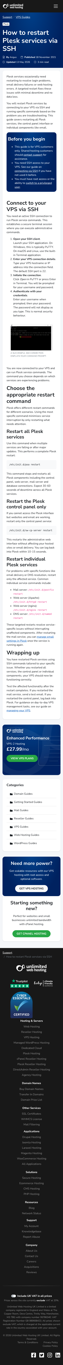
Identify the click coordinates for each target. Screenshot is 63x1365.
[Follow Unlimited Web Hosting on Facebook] (34, 1355)
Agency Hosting (31, 1075)
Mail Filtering (32, 1124)
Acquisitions (31, 1267)
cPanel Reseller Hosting (31, 1059)
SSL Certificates (31, 1114)
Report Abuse (31, 1237)
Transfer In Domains (31, 1094)
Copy (51, 464)
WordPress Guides (25, 843)
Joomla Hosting (31, 1142)
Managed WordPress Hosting (31, 1043)
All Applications (31, 1164)
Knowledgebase (31, 1231)
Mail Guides (21, 810)
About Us (31, 1251)
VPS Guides (23, 17)
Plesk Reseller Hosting (31, 1064)
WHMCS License (31, 1119)
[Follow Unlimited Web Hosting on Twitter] (42, 1355)
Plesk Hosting (31, 1053)
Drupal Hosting (31, 1137)
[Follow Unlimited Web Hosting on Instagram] (50, 1355)
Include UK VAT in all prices (34, 1296)
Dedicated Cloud (32, 1048)
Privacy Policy (51, 1342)
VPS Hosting (31, 1037)
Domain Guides (23, 794)
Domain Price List (31, 1100)
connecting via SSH (26, 171)
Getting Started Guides (28, 802)
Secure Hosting (31, 1178)
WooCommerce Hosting (31, 1158)
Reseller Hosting (31, 1032)
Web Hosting (32, 1026)
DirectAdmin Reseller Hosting (31, 1069)
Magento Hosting (31, 1153)
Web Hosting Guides (26, 835)
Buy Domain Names (31, 1089)
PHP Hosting (31, 1194)
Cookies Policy (50, 1346)
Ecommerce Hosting (31, 1183)
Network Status (31, 1213)
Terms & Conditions (27, 1342)
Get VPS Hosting (31, 888)
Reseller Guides (24, 818)
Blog (31, 1208)
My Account (31, 1226)
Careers (31, 1261)
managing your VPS (18, 710)
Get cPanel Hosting (31, 934)
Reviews (31, 1272)
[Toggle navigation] (55, 6)
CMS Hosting (32, 1189)
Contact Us (31, 1256)
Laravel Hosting (31, 1148)
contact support (33, 155)
